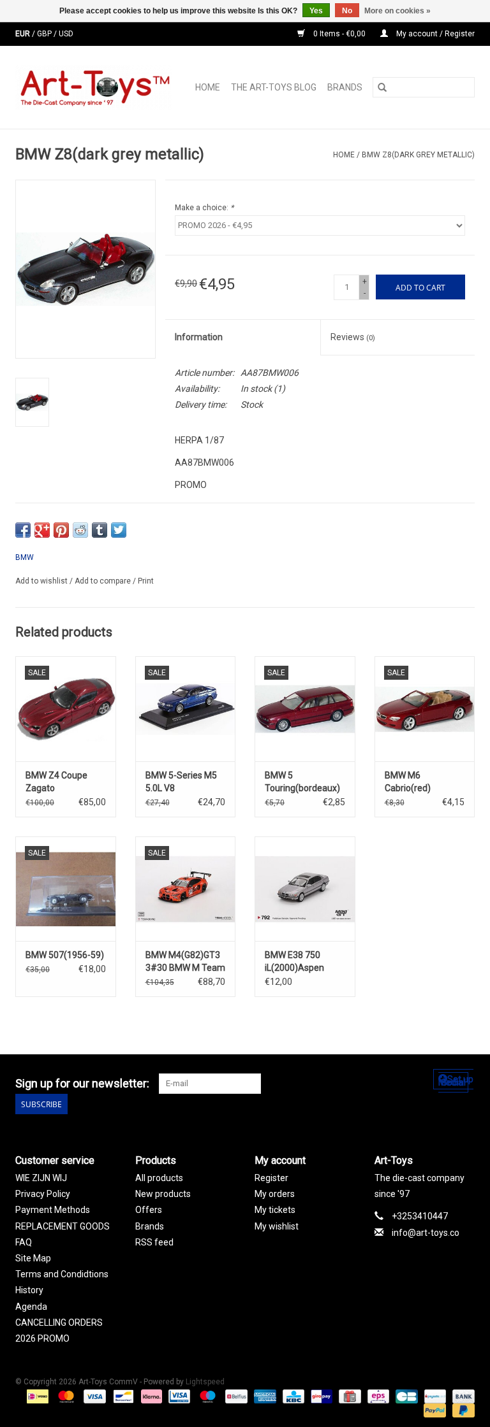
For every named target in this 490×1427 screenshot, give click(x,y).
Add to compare (104, 581)
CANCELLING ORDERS (59, 1322)
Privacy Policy (42, 1194)
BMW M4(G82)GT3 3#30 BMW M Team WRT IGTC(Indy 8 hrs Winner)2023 (185, 962)
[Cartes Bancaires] (405, 1395)
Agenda (31, 1307)
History (29, 1290)
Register (271, 1178)
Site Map (33, 1258)
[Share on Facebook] (23, 530)
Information (199, 337)
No (347, 10)
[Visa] (93, 1395)
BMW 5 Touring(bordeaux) (302, 781)
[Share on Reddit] (80, 530)
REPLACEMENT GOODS (62, 1226)
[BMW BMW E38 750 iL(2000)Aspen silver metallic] (305, 889)
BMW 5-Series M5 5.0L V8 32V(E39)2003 (181, 782)
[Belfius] (235, 1395)
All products (159, 1178)
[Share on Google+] (42, 530)
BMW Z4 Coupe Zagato (56, 781)
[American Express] (263, 1395)
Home (207, 87)
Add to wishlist (42, 581)
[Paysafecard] (434, 1395)
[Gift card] (348, 1395)
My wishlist (277, 1226)
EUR (23, 33)
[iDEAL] (36, 1395)
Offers (148, 1210)
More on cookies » (397, 10)
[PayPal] (433, 1409)
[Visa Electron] (178, 1395)
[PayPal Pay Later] (461, 1409)
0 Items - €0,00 (339, 33)
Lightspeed (205, 1381)
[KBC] (292, 1395)
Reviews (352, 337)
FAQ (23, 1242)
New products (163, 1194)
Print (146, 581)
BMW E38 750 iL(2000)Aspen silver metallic (294, 962)
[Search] (382, 87)
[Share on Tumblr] (99, 530)
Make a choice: (204, 207)
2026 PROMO (42, 1338)
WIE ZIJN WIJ (41, 1178)
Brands (344, 87)
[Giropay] (320, 1395)
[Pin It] (61, 530)
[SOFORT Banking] (150, 1395)
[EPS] (377, 1395)
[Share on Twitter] (118, 530)
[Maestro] (206, 1395)
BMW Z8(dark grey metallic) (418, 154)
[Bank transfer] (461, 1395)
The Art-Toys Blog (273, 87)
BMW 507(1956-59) (65, 955)
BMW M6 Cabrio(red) (408, 781)
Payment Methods (52, 1210)
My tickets (275, 1210)
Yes (316, 10)
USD (66, 33)
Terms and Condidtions (61, 1274)
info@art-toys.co (425, 1233)
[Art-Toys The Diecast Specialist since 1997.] (97, 87)
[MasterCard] (64, 1395)
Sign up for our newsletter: (82, 1083)
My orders (275, 1194)
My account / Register (434, 33)
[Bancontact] (122, 1395)
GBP (45, 33)
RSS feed (154, 1242)
